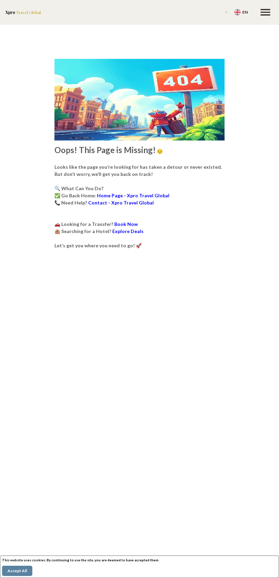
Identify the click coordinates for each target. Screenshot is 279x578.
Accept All (17, 570)
